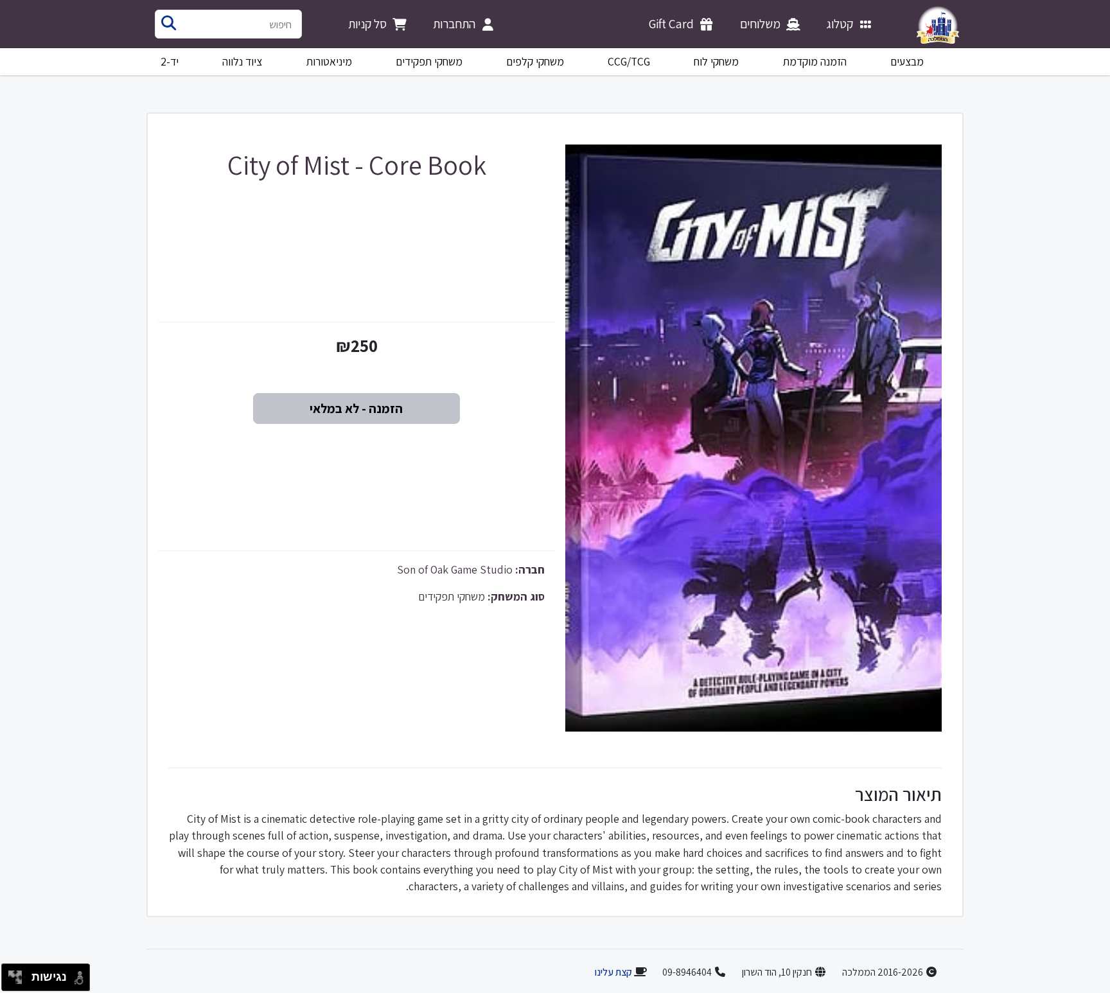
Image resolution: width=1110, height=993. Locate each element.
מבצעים (907, 61)
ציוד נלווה (242, 61)
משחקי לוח (716, 61)
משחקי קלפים (535, 61)
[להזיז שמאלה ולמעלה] (11, 974)
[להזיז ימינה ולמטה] (18, 981)
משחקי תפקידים (429, 61)
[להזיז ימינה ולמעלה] (18, 974)
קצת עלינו (613, 972)
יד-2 (170, 61)
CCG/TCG (629, 61)
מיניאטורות (329, 61)
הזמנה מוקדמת (815, 61)
